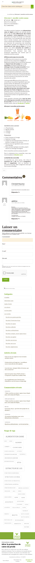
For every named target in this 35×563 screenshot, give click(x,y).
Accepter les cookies (29, 560)
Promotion (6, 514)
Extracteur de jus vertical (12, 484)
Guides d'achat (8, 304)
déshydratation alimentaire (10, 454)
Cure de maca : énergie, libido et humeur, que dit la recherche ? (17, 368)
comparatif (6, 446)
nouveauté (25, 510)
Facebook (20, 103)
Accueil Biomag (10, 14)
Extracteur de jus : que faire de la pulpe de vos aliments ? (17, 409)
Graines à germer (21, 494)
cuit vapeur (19, 451)
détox (4, 170)
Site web (4, 258)
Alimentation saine (8, 300)
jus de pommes (19, 504)
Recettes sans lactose (11, 340)
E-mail (4, 251)
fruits (14, 491)
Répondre (14, 192)
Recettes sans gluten (11, 337)
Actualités (6, 297)
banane (10, 441)
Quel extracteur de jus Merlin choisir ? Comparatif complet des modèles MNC (15, 374)
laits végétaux (7, 507)
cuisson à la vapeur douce (9, 451)
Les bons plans (8, 310)
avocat (5, 441)
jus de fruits (9, 502)
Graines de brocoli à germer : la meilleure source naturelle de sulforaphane (16, 363)
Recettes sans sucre (11, 343)
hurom (16, 497)
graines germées (8, 497)
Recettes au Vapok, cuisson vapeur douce (16, 333)
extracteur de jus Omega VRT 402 (12, 480)
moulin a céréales (16, 507)
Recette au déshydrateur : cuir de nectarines (16, 424)
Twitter (27, 103)
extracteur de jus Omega (12, 477)
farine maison (7, 491)
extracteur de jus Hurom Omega (11, 473)
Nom (4, 244)
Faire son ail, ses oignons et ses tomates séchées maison (16, 357)
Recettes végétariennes (11, 23)
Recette (14, 515)
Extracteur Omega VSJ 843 (9, 487)
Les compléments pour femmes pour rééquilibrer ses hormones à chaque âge (15, 380)
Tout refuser (6, 560)
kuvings (26, 504)
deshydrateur (22, 454)
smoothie (26, 523)
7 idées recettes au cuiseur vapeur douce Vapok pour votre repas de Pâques (17, 393)
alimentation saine (15, 436)
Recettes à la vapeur (11, 323)
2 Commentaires (9, 25)
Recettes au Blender (10, 22)
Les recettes (7, 314)
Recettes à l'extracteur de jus (13, 320)
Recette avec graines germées (13, 317)
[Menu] (2, 1)
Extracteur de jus (14, 468)
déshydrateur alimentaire (11, 458)
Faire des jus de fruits (23, 488)
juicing (23, 497)
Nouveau (24, 507)
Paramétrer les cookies (17, 560)
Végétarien (26, 527)
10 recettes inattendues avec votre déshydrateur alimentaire (14, 417)
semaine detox (17, 523)
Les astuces (7, 307)
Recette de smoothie (25, 517)
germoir (19, 491)
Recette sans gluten (8, 519)
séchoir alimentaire (19, 520)
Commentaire (6, 237)
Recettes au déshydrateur (12, 330)
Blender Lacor (18, 155)
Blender (18, 442)
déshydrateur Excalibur (9, 461)
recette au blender (25, 514)
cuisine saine (17, 447)
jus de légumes (20, 501)
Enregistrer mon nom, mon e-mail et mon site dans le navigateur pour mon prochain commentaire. (16, 267)
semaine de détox (7, 523)
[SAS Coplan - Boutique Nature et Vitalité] (19, 2)
